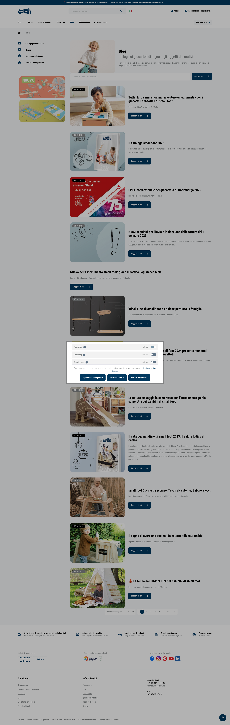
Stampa (115, 371)
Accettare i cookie (117, 378)
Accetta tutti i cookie (139, 378)
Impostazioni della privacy (93, 378)
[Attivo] (153, 347)
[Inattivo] (153, 354)
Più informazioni (149, 368)
